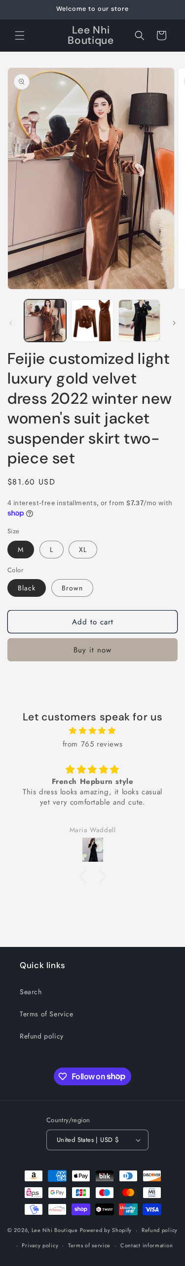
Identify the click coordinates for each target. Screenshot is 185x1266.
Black (27, 588)
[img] (92, 731)
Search (31, 992)
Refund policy (42, 1036)
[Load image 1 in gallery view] (45, 320)
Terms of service (89, 1245)
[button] (20, 35)
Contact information (146, 1245)
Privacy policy (40, 1245)
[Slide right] (174, 323)
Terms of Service (47, 1014)
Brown (72, 588)
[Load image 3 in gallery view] (139, 320)
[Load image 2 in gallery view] (92, 320)
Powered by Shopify (106, 1230)
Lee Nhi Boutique (55, 1230)
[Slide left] (11, 323)
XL (83, 549)
